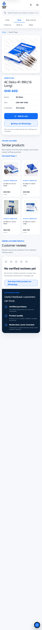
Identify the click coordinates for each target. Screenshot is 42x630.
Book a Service (31, 20)
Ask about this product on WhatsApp (19, 282)
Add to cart (23, 116)
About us (19, 25)
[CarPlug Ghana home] (4, 5)
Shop (19, 20)
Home (7, 20)
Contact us (7, 25)
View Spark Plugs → (9, 156)
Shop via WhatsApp (21, 123)
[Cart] (37, 5)
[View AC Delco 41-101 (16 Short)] (11, 169)
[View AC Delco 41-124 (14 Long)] (31, 207)
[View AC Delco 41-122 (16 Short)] (11, 207)
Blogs (31, 25)
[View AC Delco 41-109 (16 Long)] (31, 169)
